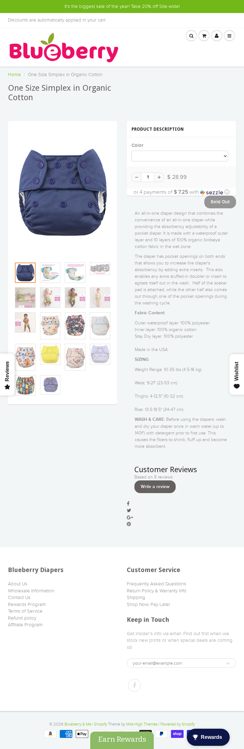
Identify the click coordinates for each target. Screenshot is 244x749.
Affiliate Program (25, 625)
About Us (17, 584)
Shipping (136, 597)
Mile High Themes (142, 724)
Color (137, 145)
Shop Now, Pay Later (148, 604)
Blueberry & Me (77, 724)
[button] (181, 192)
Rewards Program (27, 604)
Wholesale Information (31, 591)
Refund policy (22, 618)
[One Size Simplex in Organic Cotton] (62, 193)
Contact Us (19, 597)
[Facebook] (134, 685)
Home (14, 74)
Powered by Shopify (177, 724)
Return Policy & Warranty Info (156, 591)
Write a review (155, 487)
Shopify (100, 724)
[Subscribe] (228, 663)
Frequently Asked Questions (156, 584)
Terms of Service (25, 611)
